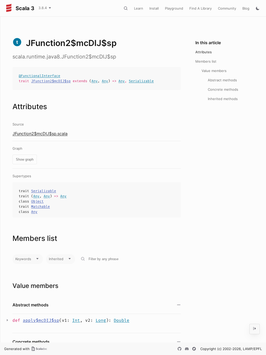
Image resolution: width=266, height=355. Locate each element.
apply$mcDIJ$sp (41, 320)
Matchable (40, 206)
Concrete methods (223, 89)
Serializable (141, 81)
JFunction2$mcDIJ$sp (51, 81)
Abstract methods (222, 80)
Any (94, 81)
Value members (214, 71)
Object (37, 201)
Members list (205, 61)
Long (101, 320)
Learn (138, 8)
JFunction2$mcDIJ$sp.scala (40, 133)
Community (227, 8)
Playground (174, 8)
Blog (245, 8)
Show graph (25, 159)
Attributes (203, 52)
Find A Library (200, 8)
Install (154, 8)
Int (76, 320)
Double (121, 320)
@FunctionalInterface (39, 76)
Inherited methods (223, 99)
